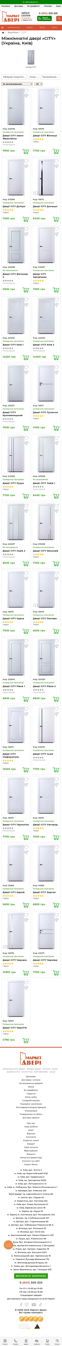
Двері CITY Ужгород (45, 824)
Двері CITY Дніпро (14, 206)
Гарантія (31, 1094)
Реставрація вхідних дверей (31, 1107)
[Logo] (11, 16)
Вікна (42, 27)
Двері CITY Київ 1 (13, 344)
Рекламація (31, 1111)
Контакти (5, 6)
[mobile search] (59, 18)
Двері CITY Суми (43, 754)
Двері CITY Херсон (44, 892)
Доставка (18, 6)
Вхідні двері (34, 1069)
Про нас (31, 1123)
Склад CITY (31, 67)
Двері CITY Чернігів (15, 1027)
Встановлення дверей (31, 1083)
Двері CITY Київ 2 (43, 344)
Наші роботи (31, 1127)
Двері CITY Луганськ (45, 412)
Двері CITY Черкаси (15, 960)
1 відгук (36, 142)
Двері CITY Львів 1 (44, 483)
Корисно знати (31, 1140)
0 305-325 (48, 13)
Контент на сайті (31, 1161)
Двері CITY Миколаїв (45, 551)
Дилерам (31, 1076)
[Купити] (25, 151)
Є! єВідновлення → (31, 2)
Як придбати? (33, 6)
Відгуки (31, 1133)
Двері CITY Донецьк (45, 206)
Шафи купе (13, 1072)
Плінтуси (27, 1072)
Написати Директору (31, 1157)
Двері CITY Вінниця (45, 135)
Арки (55, 1069)
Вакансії (31, 1154)
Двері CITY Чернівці (45, 960)
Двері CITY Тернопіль (16, 824)
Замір (31, 1087)
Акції (58, 6)
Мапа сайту (31, 1097)
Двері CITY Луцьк (13, 483)
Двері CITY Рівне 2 (44, 686)
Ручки (46, 1069)
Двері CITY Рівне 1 (14, 686)
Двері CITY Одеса (13, 618)
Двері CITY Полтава (45, 618)
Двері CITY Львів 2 (14, 551)
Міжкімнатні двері (14, 1069)
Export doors (31, 1164)
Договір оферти (31, 1118)
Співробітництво (31, 1100)
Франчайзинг (31, 1151)
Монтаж (48, 6)
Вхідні (30, 27)
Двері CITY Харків (14, 892)
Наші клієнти (31, 1147)
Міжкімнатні (14, 27)
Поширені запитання (31, 1104)
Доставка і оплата (31, 1080)
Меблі (55, 27)
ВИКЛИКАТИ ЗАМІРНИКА (31, 1276)
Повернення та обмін (31, 1114)
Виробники (41, 1072)
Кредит (31, 1144)
